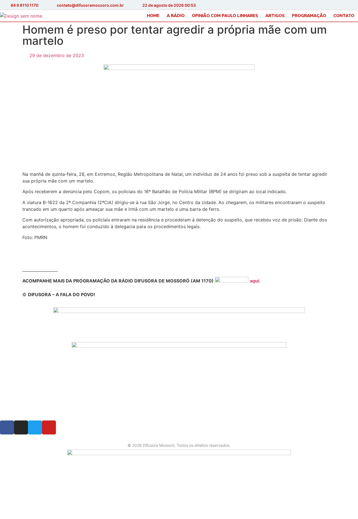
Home (153, 15)
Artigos (275, 15)
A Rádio (176, 15)
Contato (343, 15)
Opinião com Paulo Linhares (225, 15)
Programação (309, 15)
